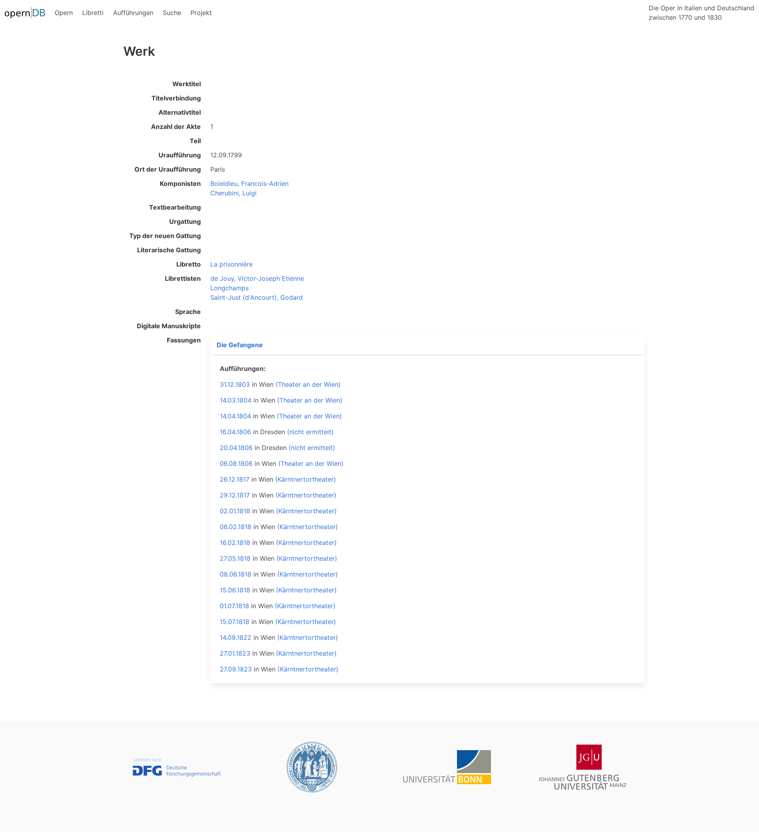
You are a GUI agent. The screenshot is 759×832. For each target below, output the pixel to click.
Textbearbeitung (175, 207)
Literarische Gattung (169, 250)
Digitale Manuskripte (169, 326)
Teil (195, 141)
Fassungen (184, 340)
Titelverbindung (176, 98)
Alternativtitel (180, 112)
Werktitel (186, 84)
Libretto (188, 264)
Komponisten (180, 183)
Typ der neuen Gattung (165, 236)
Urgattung (185, 221)
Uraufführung (180, 155)
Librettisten (183, 278)
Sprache (188, 312)
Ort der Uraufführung (167, 169)
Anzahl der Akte (176, 126)
